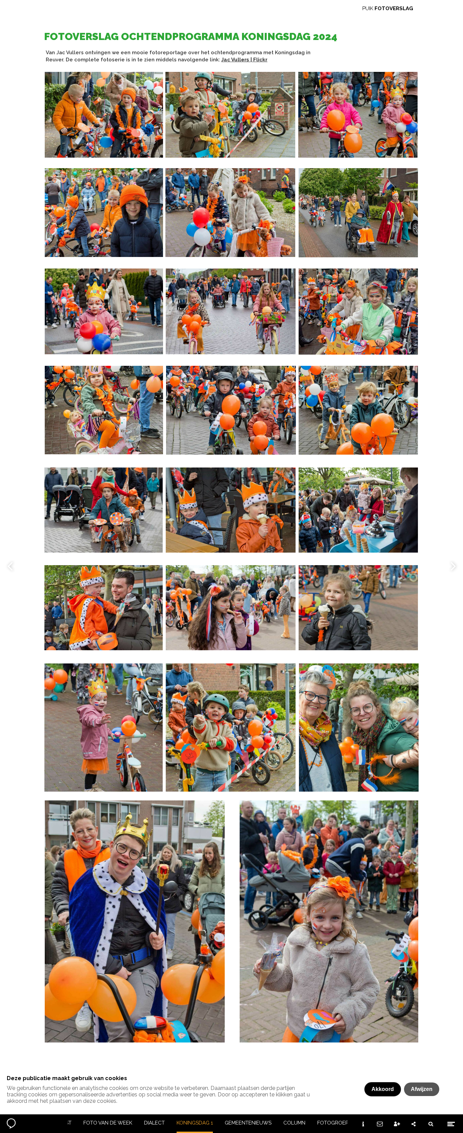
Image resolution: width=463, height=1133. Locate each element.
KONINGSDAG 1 (195, 1123)
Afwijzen (421, 1089)
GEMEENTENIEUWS (248, 1123)
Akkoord (382, 1089)
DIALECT (154, 1123)
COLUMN (294, 1123)
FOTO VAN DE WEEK (107, 1123)
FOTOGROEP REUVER (343, 1123)
